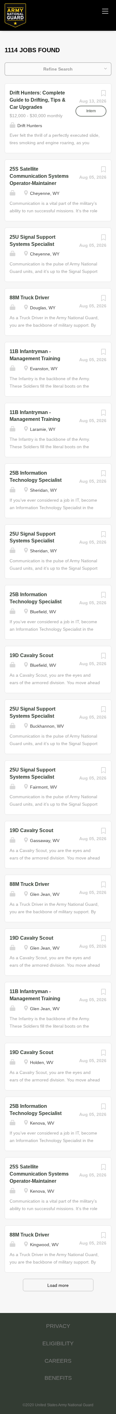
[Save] (103, 94)
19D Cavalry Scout (31, 655)
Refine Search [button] (58, 69)
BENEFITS (58, 1378)
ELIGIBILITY (58, 1343)
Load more (58, 1285)
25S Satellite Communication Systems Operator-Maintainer (39, 176)
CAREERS (58, 1361)
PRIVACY (58, 1326)
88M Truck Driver (29, 297)
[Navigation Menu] (105, 11)
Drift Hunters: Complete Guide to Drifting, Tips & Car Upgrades (38, 100)
